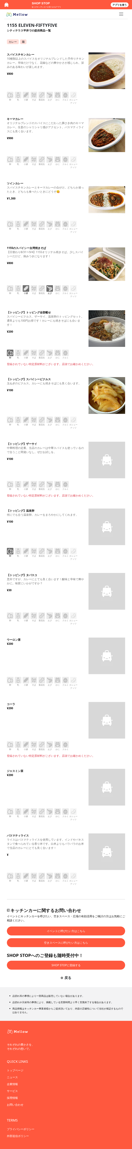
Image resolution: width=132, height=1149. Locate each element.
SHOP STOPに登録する (66, 965)
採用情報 (12, 1098)
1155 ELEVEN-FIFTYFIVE (32, 25)
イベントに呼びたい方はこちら (66, 931)
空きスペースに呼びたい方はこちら (66, 943)
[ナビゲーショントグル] (121, 14)
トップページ (15, 1070)
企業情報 (12, 1084)
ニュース (12, 1077)
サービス (12, 1091)
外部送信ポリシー (18, 1136)
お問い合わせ (15, 1105)
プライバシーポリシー (20, 1129)
